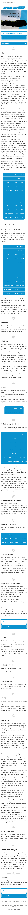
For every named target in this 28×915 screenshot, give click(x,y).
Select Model (10, 7)
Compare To (15, 7)
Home (5, 7)
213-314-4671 (19, 903)
